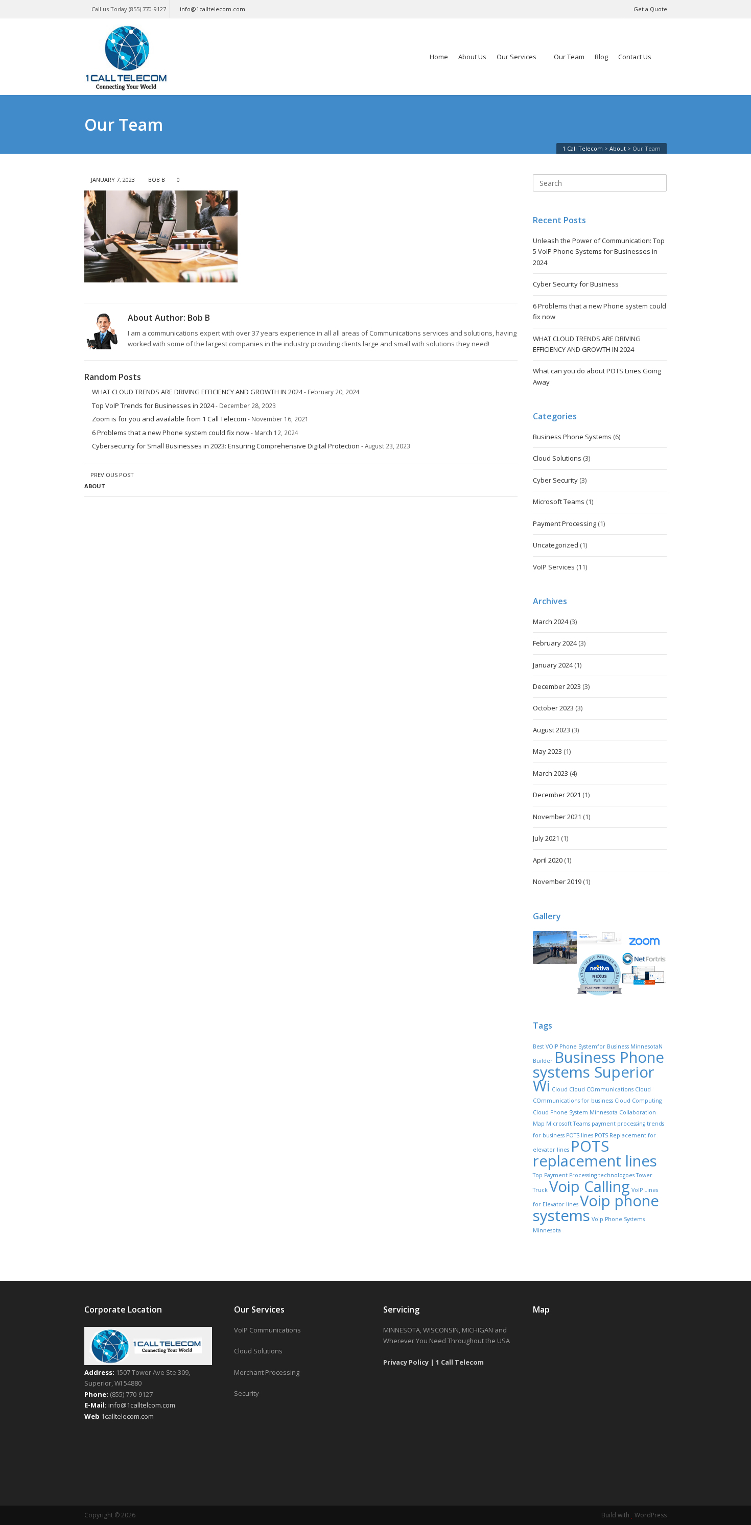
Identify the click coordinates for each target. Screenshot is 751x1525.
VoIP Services (554, 566)
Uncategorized (555, 545)
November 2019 (557, 881)
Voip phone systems (596, 1207)
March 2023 (550, 773)
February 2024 (555, 643)
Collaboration (637, 1112)
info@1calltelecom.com (212, 9)
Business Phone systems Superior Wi (598, 1071)
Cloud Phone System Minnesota (575, 1112)
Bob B (156, 179)
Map (539, 1123)
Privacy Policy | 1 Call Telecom (433, 1362)
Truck (540, 1190)
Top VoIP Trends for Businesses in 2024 (153, 405)
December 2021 (557, 794)
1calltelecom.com (127, 1416)
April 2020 (547, 860)
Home (439, 56)
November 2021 (557, 816)
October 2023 (553, 707)
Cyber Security (555, 480)
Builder (543, 1060)
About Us (472, 56)
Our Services (516, 56)
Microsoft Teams (558, 501)
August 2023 (551, 729)
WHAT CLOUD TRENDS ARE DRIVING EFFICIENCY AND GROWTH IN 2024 (197, 391)
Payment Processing (564, 523)
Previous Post (109, 480)
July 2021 (546, 838)
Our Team (569, 56)
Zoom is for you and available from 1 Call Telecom (169, 418)
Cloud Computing (638, 1100)
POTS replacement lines (595, 1153)
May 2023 (547, 751)
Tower (644, 1175)
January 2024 (553, 665)
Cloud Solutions (557, 458)
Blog (601, 56)
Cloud (560, 1089)
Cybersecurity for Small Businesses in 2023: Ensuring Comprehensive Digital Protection (226, 445)
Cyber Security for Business (576, 284)
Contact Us (634, 56)
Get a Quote (650, 9)
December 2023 (557, 686)
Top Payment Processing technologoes (584, 1175)
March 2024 (550, 621)
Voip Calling (589, 1186)
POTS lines (579, 1135)
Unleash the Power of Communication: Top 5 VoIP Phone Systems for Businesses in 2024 (599, 251)
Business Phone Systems (572, 436)
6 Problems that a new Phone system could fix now (170, 432)
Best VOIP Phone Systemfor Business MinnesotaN (598, 1046)
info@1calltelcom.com (141, 1405)
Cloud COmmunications (601, 1089)
